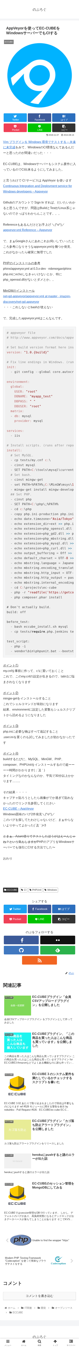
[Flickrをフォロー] (57, 940)
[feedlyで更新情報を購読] (57, 950)
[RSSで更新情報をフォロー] (39, 960)
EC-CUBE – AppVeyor (18, 808)
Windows (52, 890)
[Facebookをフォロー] (21, 940)
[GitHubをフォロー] (21, 950)
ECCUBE (12, 890)
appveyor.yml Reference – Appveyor (27, 230)
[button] (71, 717)
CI (25, 890)
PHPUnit (36, 890)
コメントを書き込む (39, 1295)
